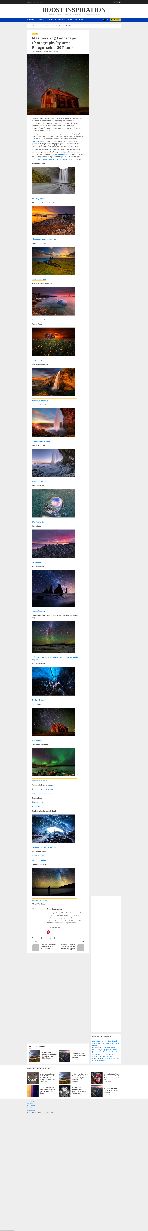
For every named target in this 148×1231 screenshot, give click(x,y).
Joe (93, 1052)
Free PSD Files (31, 1101)
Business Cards (31, 1110)
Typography (79, 19)
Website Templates (32, 1108)
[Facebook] (114, 2)
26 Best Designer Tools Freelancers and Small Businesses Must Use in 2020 (112, 1077)
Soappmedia (96, 1054)
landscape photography (60, 154)
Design (69, 19)
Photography (60, 19)
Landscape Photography (48, 938)
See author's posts (54, 927)
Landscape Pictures (59, 938)
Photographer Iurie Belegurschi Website (53, 159)
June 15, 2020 (44, 1081)
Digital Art (96, 969)
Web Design (31, 19)
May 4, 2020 (75, 1081)
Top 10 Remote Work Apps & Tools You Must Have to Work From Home (48, 1090)
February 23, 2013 (48, 51)
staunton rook (96, 1041)
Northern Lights (38, 141)
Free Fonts (30, 1103)
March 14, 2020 (76, 1059)
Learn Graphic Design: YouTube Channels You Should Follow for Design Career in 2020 (48, 1077)
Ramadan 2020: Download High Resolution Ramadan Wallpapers (79, 1090)
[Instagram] (120, 2)
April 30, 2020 (108, 1081)
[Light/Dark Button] (104, 20)
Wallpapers (96, 1016)
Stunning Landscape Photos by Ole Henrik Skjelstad (79, 1055)
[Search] (108, 19)
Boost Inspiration (37, 51)
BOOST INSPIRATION (74, 9)
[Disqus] (58, 975)
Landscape (38, 938)
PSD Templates (31, 1105)
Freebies (50, 19)
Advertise (116, 19)
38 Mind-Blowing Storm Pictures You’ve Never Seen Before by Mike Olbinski (49, 1055)
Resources (40, 19)
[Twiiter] (117, 2)
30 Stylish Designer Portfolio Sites (108, 1052)
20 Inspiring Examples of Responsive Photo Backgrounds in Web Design (105, 1043)
